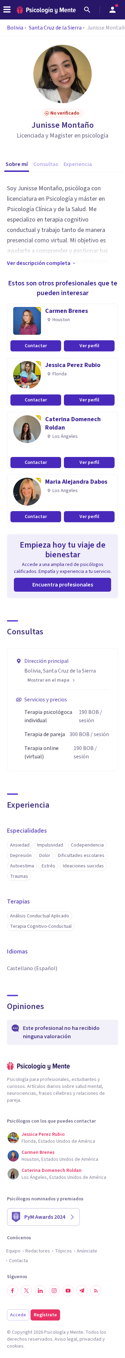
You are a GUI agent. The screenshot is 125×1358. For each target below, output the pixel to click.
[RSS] (95, 1290)
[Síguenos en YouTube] (68, 1290)
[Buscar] (87, 10)
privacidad (90, 1339)
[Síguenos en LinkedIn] (40, 1290)
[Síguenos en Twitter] (26, 1290)
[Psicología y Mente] (46, 10)
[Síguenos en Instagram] (54, 1290)
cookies (15, 1346)
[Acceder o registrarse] (112, 10)
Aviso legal (66, 1339)
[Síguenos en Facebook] (12, 1290)
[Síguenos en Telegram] (82, 1290)
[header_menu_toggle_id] (7, 10)
